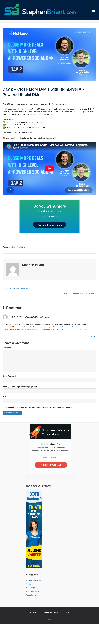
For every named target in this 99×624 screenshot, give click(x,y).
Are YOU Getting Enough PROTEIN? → (80, 293)
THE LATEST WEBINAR (51, 465)
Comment (7, 348)
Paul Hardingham (33, 591)
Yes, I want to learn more (49, 224)
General (29, 584)
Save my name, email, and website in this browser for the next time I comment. (39, 407)
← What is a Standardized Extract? (17, 289)
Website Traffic (32, 595)
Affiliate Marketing (18, 247)
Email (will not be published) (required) (20, 386)
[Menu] (93, 10)
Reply (92, 336)
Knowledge (30, 588)
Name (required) (10, 376)
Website (6, 397)
